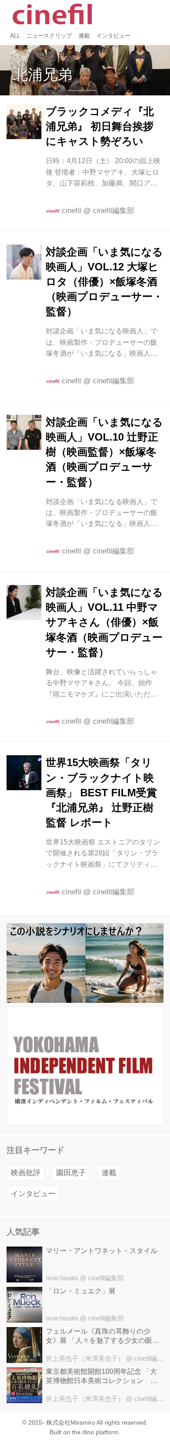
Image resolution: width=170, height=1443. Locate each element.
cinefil (71, 211)
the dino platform (95, 1432)
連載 (109, 1173)
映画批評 (26, 1173)
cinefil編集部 (113, 211)
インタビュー (33, 1194)
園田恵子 (71, 1173)
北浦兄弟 (42, 74)
